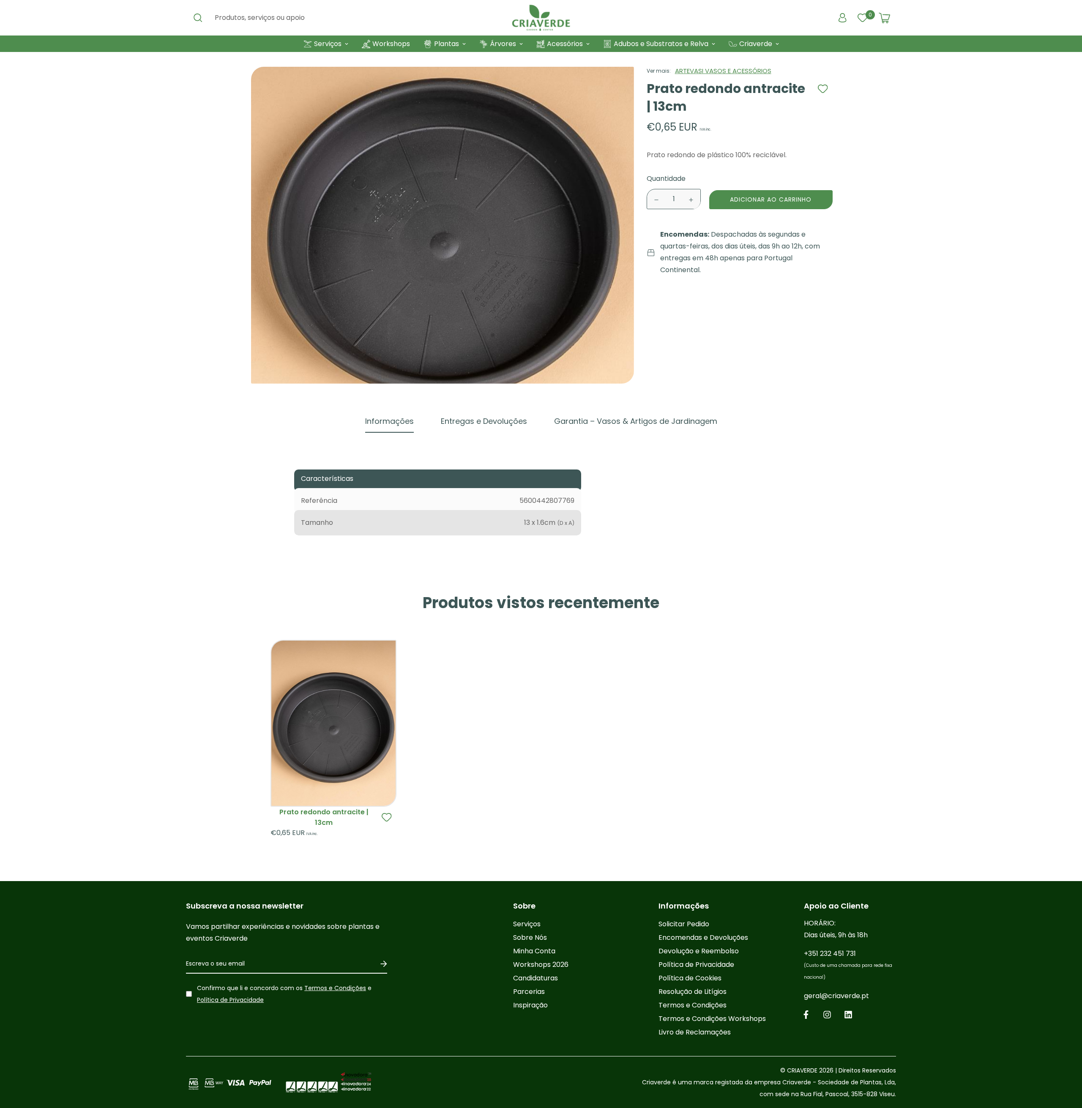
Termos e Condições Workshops (712, 1018)
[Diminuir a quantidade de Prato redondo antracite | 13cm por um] (656, 200)
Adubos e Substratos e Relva (661, 44)
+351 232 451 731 (848, 964)
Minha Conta (534, 951)
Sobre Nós (530, 937)
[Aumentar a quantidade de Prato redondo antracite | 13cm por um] (691, 200)
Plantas (446, 44)
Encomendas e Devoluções (703, 937)
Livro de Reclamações (694, 1032)
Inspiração (530, 1005)
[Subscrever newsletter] (380, 964)
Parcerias (529, 991)
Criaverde (755, 44)
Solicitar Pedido (683, 924)
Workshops (391, 44)
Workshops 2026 (540, 964)
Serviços (328, 44)
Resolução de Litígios (692, 991)
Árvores (503, 44)
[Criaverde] (541, 17)
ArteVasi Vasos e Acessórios (723, 71)
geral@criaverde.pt (836, 996)
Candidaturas (535, 978)
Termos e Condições (335, 988)
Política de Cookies (689, 978)
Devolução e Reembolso (698, 951)
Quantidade (666, 179)
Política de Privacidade (230, 1000)
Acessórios (565, 44)
